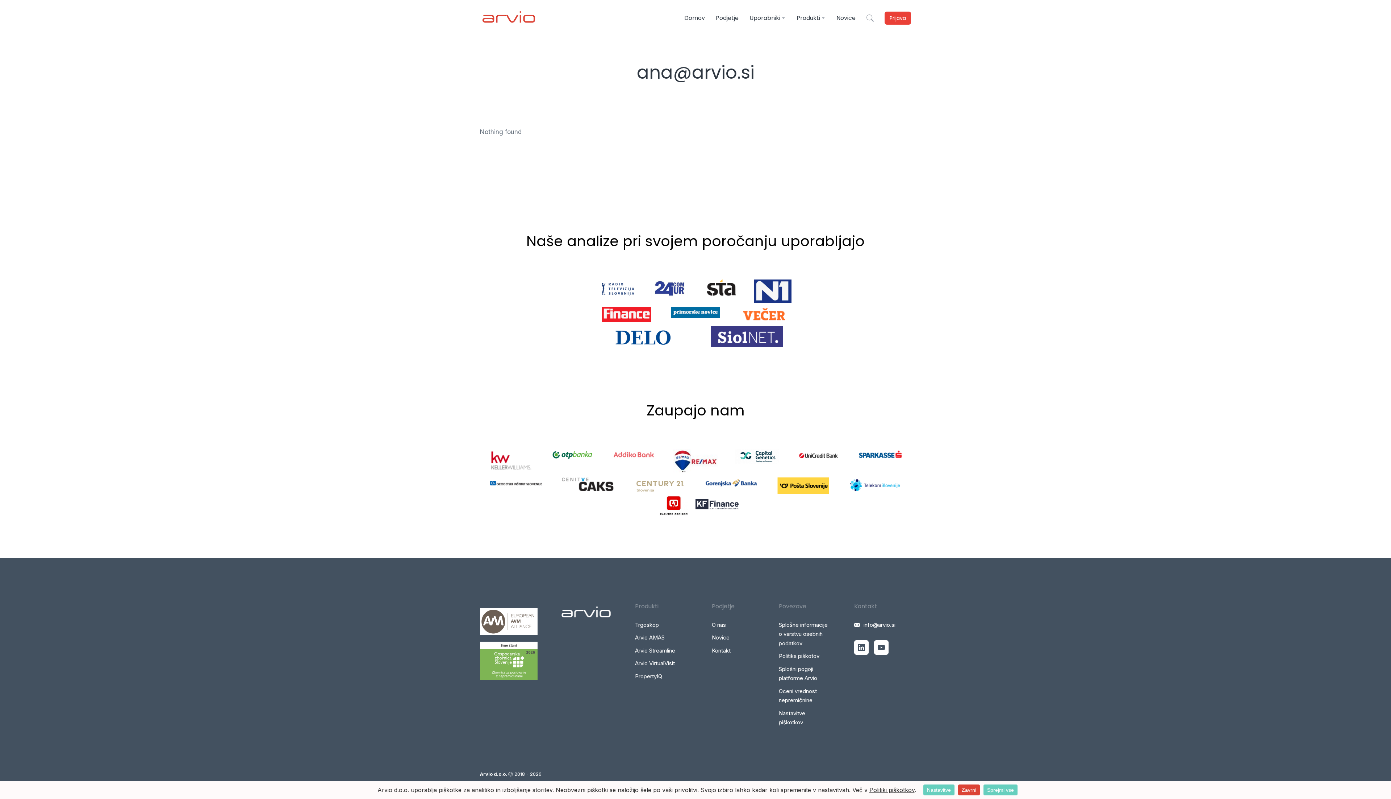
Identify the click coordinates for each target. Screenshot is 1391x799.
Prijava (898, 18)
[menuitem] (694, 18)
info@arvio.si (879, 624)
